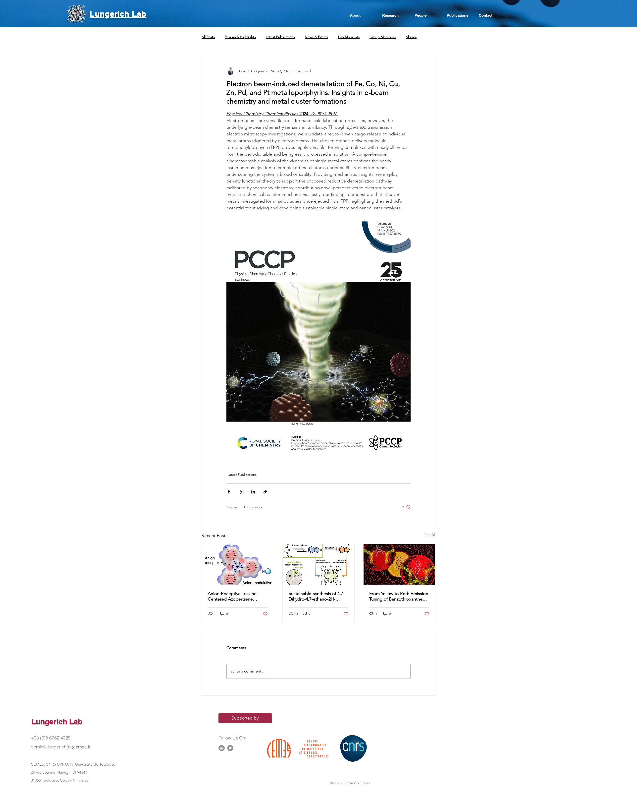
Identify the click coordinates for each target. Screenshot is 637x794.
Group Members (383, 37)
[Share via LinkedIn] (253, 491)
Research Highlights (240, 37)
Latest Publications (280, 37)
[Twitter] (230, 748)
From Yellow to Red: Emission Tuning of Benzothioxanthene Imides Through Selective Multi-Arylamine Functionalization (398, 596)
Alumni (411, 37)
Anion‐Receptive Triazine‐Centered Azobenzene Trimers (233, 596)
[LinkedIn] (221, 748)
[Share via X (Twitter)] (241, 491)
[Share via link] (265, 491)
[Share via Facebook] (228, 491)
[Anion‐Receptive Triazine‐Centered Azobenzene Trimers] (238, 564)
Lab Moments (349, 37)
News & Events (316, 37)
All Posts (208, 37)
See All (430, 535)
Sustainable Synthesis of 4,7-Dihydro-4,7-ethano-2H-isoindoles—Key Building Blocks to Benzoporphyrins (317, 596)
